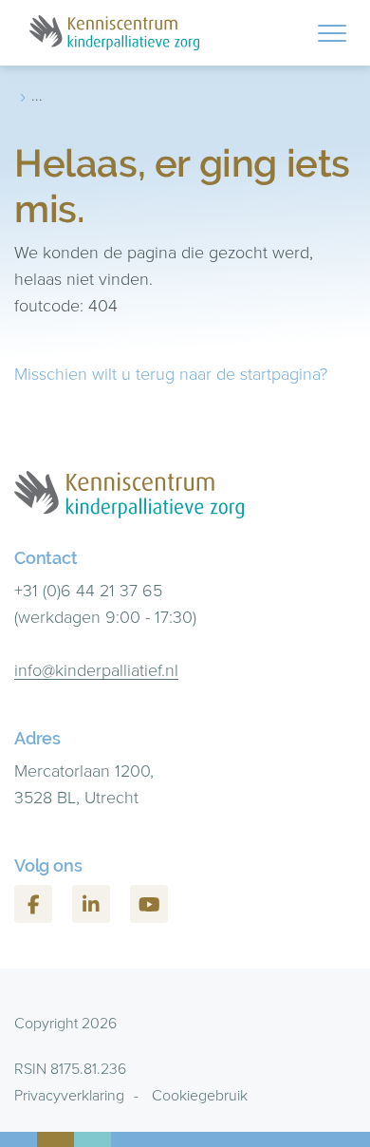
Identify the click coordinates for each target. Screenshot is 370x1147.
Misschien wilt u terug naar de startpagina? (170, 374)
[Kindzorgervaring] (114, 32)
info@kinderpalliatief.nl (96, 670)
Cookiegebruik (200, 1095)
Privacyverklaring (69, 1095)
